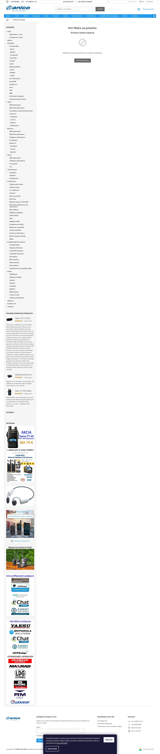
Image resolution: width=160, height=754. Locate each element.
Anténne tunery (14, 187)
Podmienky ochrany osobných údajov (109, 726)
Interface (12, 193)
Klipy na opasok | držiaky (17, 236)
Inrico (11, 87)
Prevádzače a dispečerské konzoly (21, 111)
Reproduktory (14, 210)
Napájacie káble (14, 221)
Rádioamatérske (14, 67)
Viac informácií (61, 743)
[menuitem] (8, 16)
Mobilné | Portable (15, 277)
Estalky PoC (13, 84)
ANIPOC (9, 40)
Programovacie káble (16, 224)
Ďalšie (11, 239)
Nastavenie (52, 749)
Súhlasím (109, 740)
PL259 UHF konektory (16, 251)
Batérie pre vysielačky (16, 227)
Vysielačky (10, 43)
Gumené (12, 280)
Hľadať (100, 9)
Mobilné (12, 52)
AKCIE (9, 31)
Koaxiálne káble (14, 245)
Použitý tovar (11, 304)
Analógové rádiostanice (17, 137)
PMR (10, 93)
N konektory (13, 257)
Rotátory (12, 283)
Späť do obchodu (82, 60)
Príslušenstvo (14, 126)
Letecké (12, 61)
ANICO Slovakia (136, 728)
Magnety (12, 289)
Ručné (12, 49)
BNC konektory (14, 260)
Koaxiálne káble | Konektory (16, 242)
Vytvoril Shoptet (148, 749)
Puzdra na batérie (15, 230)
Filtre (11, 218)
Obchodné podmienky (85, 2)
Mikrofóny (12, 199)
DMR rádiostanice (15, 105)
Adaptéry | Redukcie (16, 248)
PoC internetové (14, 79)
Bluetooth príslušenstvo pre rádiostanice (18, 206)
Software (12, 175)
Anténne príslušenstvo (16, 298)
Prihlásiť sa (43, 740)
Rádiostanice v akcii (15, 34)
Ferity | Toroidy (14, 295)
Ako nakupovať (68, 2)
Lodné (11, 64)
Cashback (10, 307)
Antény (9, 271)
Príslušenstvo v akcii (16, 37)
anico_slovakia (136, 731)
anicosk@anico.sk (137, 721)
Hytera (9, 155)
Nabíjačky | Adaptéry (16, 213)
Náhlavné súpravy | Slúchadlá (18, 202)
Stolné (12, 76)
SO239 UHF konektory (16, 254)
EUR (141, 2)
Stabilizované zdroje (16, 184)
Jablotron (10, 301)
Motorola (10, 129)
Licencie (12, 120)
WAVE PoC (12, 143)
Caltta (9, 102)
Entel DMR (12, 81)
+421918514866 (136, 724)
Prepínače (12, 286)
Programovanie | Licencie (17, 99)
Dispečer (13, 123)
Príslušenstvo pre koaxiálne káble (20, 268)
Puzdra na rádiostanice (17, 233)
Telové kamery (12, 170)
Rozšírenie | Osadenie (16, 96)
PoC (10, 167)
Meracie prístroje (15, 196)
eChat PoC (12, 114)
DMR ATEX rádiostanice (17, 108)
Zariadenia (13, 117)
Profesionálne (14, 46)
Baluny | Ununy (14, 292)
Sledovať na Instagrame (22, 541)
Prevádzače (14, 55)
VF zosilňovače (14, 190)
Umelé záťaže (14, 215)
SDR (10, 90)
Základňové (13, 274)
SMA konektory (14, 262)
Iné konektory (14, 265)
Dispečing (13, 58)
